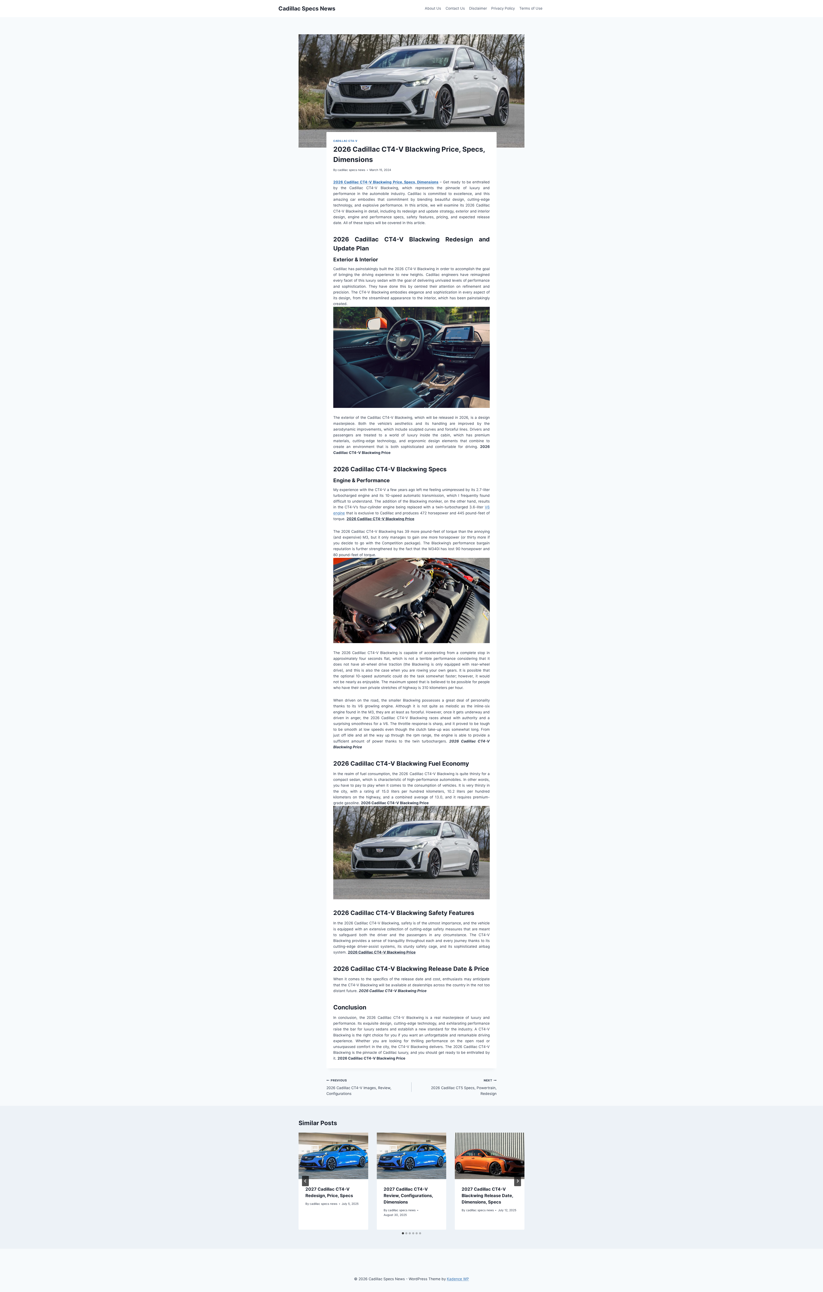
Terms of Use (530, 8)
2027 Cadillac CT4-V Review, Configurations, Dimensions (408, 1196)
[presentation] (333, 1156)
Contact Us (455, 8)
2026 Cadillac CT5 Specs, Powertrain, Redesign (464, 1087)
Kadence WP (458, 1279)
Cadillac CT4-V (345, 140)
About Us (433, 8)
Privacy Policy (503, 8)
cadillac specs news (351, 170)
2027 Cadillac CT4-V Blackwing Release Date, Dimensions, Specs (487, 1196)
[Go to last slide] (305, 1181)
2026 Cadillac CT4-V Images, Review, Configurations (358, 1087)
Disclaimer (478, 8)
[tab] (403, 1233)
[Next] (517, 1181)
